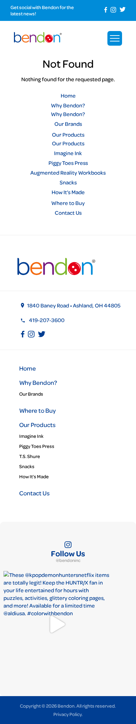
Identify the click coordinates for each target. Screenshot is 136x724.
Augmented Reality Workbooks (68, 172)
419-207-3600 (47, 320)
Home (68, 95)
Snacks (68, 182)
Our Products (68, 134)
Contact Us (68, 212)
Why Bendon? (68, 105)
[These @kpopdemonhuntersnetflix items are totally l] (56, 624)
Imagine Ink (68, 153)
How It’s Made (68, 192)
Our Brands (68, 124)
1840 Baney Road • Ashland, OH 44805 (74, 305)
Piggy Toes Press (68, 163)
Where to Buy (68, 203)
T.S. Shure (29, 456)
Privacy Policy (67, 714)
